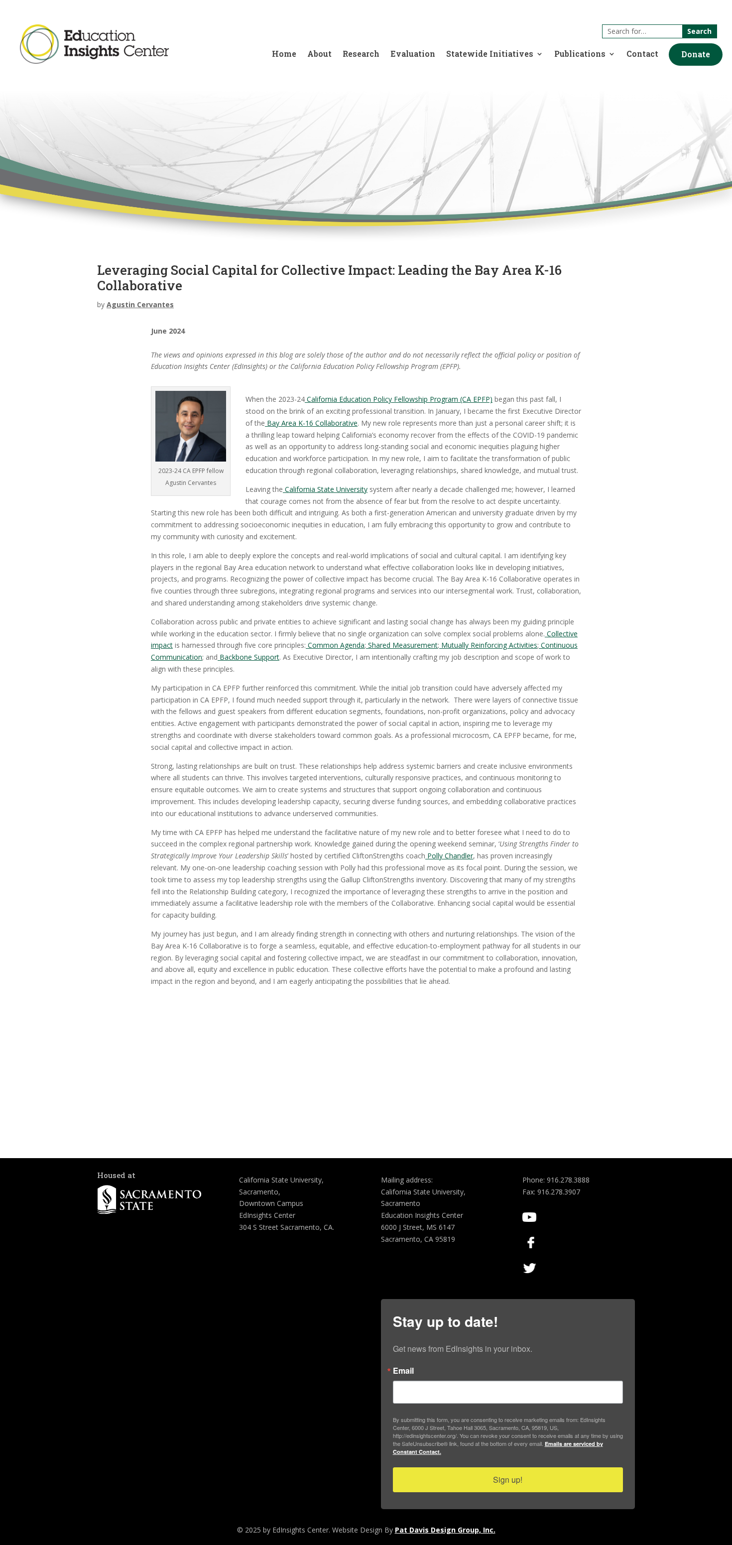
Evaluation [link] (412, 54)
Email (403, 1371)
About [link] (319, 54)
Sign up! (507, 1479)
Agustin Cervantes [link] (140, 304)
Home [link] (284, 54)
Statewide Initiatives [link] (489, 54)
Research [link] (361, 54)
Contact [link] (642, 54)
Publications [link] (580, 54)
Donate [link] (695, 54)
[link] (94, 61)
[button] (696, 54)
